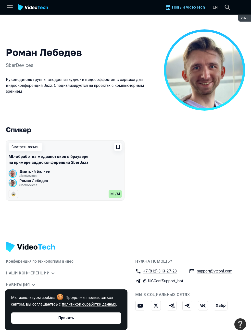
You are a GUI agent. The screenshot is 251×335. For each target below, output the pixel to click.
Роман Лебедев (33, 181)
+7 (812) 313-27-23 (160, 271)
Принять (66, 318)
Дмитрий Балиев (34, 171)
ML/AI (115, 194)
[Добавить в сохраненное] (118, 147)
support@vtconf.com (214, 271)
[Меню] (10, 7)
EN (215, 7)
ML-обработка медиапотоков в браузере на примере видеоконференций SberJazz (48, 159)
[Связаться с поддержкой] (240, 324)
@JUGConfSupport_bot (163, 281)
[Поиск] (227, 7)
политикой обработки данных (89, 304)
